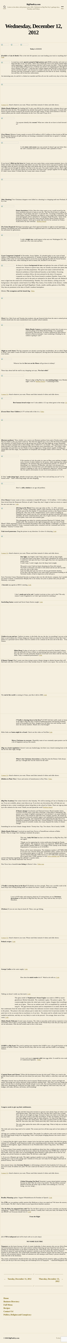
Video (33, 291)
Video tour (40, 864)
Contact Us (4, 105)
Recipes (6, 1308)
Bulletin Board (41, 221)
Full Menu (7, 1305)
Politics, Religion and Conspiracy (17, 1315)
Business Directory (11, 1301)
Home (6, 1298)
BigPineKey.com (33, 4)
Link (2, 57)
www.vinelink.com (53, 856)
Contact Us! (8, 1311)
